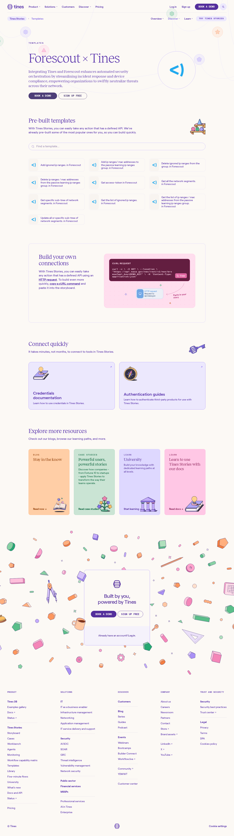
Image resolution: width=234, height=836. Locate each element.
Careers (165, 707)
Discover (84, 6)
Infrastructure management (76, 712)
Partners (165, 717)
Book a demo (207, 6)
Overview (156, 18)
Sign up (186, 6)
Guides (122, 722)
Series (121, 716)
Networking (67, 717)
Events (122, 737)
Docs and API (14, 792)
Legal (203, 722)
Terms (203, 733)
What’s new (14, 787)
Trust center (208, 712)
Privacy (204, 727)
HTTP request (48, 279)
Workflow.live (126, 759)
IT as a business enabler (74, 707)
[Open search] (223, 6)
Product (33, 6)
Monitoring (13, 754)
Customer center (128, 783)
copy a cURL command (65, 283)
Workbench (14, 743)
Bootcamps (124, 748)
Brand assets (169, 734)
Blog (120, 711)
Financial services (71, 786)
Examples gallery (16, 707)
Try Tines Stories (211, 18)
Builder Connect (127, 753)
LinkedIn (166, 743)
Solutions (50, 6)
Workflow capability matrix (22, 760)
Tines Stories (17, 18)
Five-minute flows (17, 776)
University (13, 782)
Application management (75, 723)
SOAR (64, 749)
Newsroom (167, 712)
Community (125, 768)
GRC (63, 754)
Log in (173, 6)
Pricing (99, 6)
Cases (10, 738)
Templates (37, 18)
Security (65, 738)
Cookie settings (218, 826)
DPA (202, 738)
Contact (165, 723)
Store (165, 728)
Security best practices (213, 707)
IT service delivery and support (78, 728)
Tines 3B (12, 701)
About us (166, 701)
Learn (187, 18)
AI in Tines (66, 806)
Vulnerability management (75, 765)
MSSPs (64, 791)
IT (62, 701)
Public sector (68, 780)
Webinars (123, 742)
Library (11, 771)
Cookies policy (208, 743)
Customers (68, 6)
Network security (70, 771)
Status (11, 717)
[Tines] (15, 6)
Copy (182, 275)
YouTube (166, 754)
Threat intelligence (71, 760)
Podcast (122, 727)
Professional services (73, 801)
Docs (11, 712)
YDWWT (122, 774)
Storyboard (13, 733)
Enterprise (66, 812)
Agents (11, 749)
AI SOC (65, 743)
